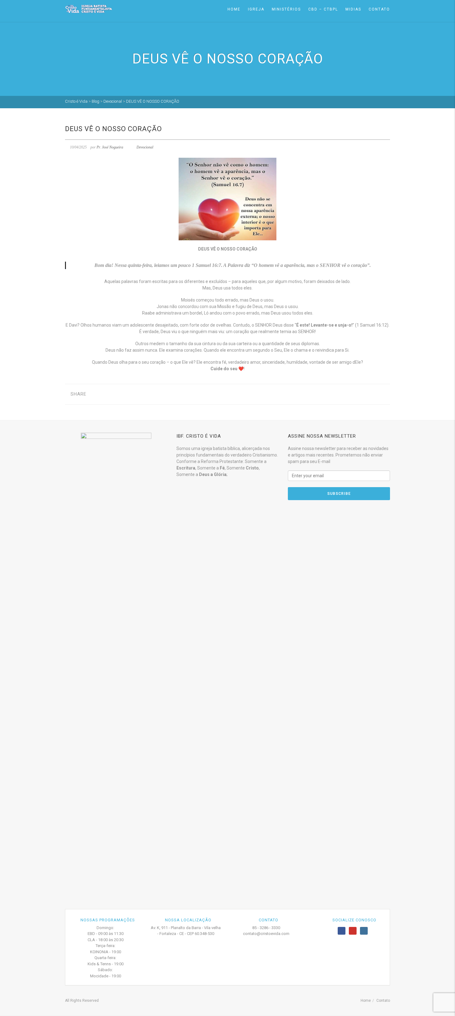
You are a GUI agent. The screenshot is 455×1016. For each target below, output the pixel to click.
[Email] (124, 394)
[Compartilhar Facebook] (96, 394)
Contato (379, 9)
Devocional (144, 147)
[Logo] (88, 9)
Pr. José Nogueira (110, 147)
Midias (353, 9)
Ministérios (286, 9)
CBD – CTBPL (323, 9)
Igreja (256, 9)
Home (234, 9)
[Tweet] (105, 394)
